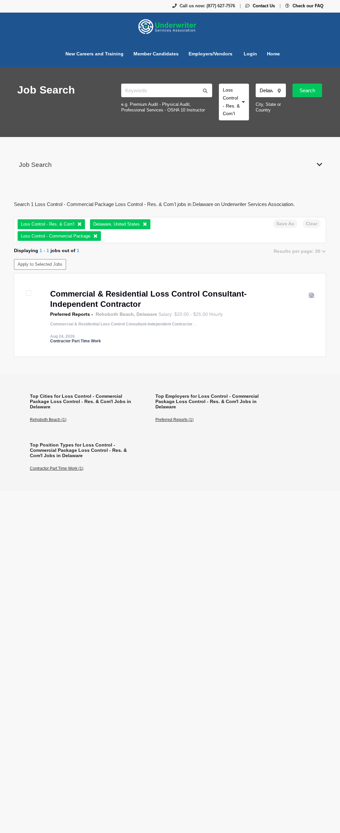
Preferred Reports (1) (174, 419)
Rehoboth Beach (115, 314)
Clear (311, 223)
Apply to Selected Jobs (40, 264)
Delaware (146, 314)
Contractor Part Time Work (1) (56, 468)
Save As (285, 223)
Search (307, 90)
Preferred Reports (70, 314)
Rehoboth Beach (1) (48, 419)
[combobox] (234, 102)
